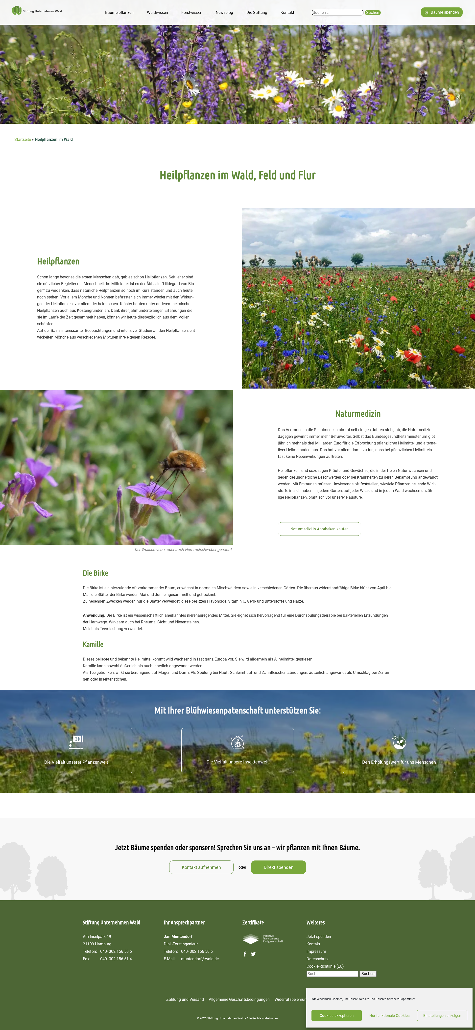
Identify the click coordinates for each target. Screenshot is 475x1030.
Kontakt (287, 12)
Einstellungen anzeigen (442, 1015)
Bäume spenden (445, 12)
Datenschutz (318, 958)
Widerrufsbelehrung (292, 999)
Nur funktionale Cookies (389, 1015)
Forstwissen (191, 12)
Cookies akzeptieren (337, 1015)
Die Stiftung (256, 12)
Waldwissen (157, 12)
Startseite (22, 139)
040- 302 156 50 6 (116, 951)
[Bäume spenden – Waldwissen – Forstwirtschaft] (37, 12)
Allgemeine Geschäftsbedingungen (239, 999)
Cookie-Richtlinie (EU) (325, 966)
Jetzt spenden (319, 936)
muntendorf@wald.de (200, 958)
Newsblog (224, 12)
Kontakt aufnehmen (201, 867)
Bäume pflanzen (119, 12)
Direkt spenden (278, 867)
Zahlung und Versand (185, 999)
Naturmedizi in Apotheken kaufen (319, 529)
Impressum (316, 951)
